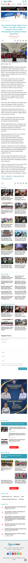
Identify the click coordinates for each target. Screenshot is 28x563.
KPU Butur (21, 499)
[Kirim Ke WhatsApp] (26, 41)
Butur (3, 176)
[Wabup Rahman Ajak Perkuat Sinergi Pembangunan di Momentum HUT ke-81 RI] (21, 192)
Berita (18, 36)
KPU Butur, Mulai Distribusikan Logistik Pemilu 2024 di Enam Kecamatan (15, 524)
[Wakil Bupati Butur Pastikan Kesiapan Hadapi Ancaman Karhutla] (7, 206)
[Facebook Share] (15, 41)
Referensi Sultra (12, 36)
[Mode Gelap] (23, 1)
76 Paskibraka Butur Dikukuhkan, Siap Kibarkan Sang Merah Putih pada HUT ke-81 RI (7, 198)
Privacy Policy (16, 547)
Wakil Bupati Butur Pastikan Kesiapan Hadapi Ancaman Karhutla (7, 212)
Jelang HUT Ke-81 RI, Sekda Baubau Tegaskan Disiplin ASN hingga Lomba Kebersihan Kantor (7, 253)
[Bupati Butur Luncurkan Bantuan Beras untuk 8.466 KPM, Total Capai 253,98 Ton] (21, 206)
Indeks (5, 547)
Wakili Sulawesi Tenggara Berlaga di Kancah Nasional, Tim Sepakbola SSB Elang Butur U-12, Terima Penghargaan (21, 482)
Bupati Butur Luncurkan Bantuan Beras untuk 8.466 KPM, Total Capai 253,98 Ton (20, 212)
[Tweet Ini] (18, 41)
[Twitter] (10, 554)
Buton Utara (16, 496)
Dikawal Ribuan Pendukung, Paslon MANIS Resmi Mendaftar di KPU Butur (15, 507)
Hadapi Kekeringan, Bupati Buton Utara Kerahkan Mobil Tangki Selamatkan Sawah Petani (7, 226)
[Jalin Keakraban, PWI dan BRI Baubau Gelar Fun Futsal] (7, 463)
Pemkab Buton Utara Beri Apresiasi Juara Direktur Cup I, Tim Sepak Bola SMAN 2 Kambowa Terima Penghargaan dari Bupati (20, 266)
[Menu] (2, 1)
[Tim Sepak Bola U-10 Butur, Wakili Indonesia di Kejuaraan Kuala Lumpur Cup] (21, 463)
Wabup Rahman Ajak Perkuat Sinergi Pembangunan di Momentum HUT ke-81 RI (21, 198)
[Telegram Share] (23, 41)
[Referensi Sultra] (7, 2)
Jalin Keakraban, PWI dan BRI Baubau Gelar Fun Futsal (6, 469)
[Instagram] (15, 554)
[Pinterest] (13, 554)
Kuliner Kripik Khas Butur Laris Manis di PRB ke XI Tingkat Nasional (15, 534)
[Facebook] (8, 554)
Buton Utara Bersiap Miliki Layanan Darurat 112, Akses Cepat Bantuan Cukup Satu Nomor (20, 239)
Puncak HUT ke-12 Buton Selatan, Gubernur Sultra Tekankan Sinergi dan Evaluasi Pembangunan (20, 253)
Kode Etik (10, 547)
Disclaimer (9, 549)
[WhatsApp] (18, 554)
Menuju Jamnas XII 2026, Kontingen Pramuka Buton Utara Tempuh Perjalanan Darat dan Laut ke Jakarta (20, 226)
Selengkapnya (14, 447)
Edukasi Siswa (9, 176)
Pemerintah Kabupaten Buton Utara (9, 499)
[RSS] (20, 554)
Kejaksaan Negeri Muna (7, 178)
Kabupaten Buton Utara (19, 176)
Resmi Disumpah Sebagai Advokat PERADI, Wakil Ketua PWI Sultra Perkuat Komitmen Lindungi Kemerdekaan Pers (6, 266)
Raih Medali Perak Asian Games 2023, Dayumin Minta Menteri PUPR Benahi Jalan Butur (7, 482)
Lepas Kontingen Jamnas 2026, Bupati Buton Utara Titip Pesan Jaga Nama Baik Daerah (7, 239)
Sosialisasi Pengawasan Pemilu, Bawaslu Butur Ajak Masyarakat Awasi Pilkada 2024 (15, 529)
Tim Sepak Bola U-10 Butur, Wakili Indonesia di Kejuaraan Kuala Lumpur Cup (21, 469)
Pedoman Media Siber (16, 549)
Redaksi (22, 547)
